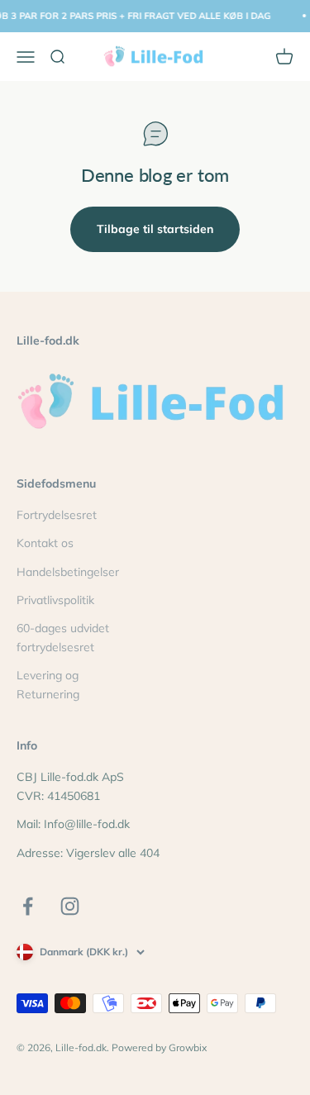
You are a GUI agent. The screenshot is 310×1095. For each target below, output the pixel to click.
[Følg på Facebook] (28, 906)
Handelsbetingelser (68, 571)
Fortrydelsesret (57, 514)
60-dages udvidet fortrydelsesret (63, 637)
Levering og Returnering (48, 684)
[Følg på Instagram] (70, 906)
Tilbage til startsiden (155, 228)
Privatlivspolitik (55, 600)
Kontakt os (45, 543)
